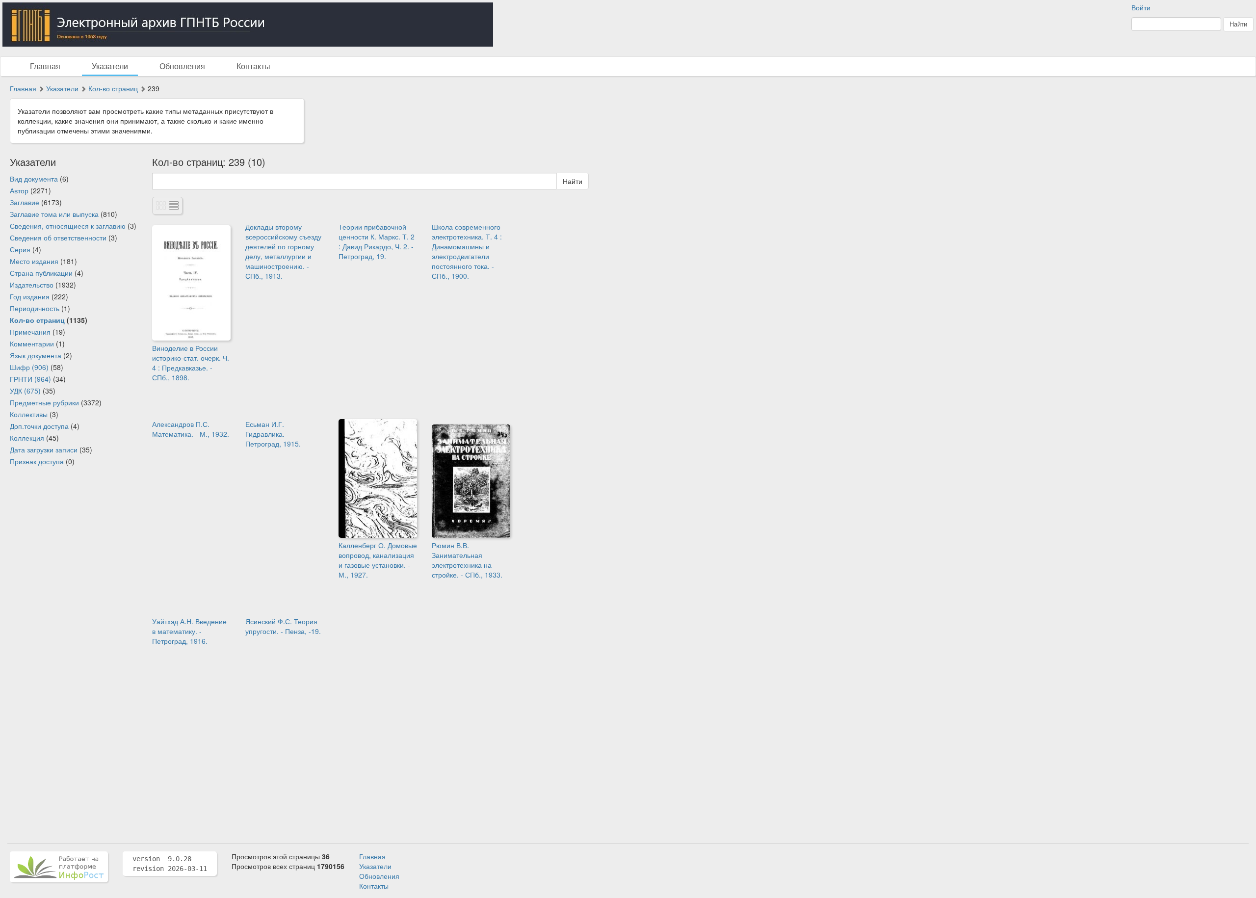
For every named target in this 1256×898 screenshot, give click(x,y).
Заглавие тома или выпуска (54, 214)
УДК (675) (25, 391)
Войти (1141, 7)
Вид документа (34, 179)
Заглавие (24, 202)
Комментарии (32, 343)
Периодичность (34, 308)
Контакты (253, 66)
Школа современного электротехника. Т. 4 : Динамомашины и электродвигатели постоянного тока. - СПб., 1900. (467, 251)
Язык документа (35, 355)
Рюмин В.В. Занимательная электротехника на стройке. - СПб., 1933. (467, 560)
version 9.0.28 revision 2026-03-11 (169, 863)
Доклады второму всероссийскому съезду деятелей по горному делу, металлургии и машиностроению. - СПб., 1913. (283, 251)
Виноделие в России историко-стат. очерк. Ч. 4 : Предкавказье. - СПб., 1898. (190, 362)
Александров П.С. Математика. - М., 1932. (190, 429)
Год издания (30, 296)
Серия (20, 249)
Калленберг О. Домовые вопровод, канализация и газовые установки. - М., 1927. (378, 560)
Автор (19, 190)
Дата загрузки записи (44, 449)
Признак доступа (37, 461)
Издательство (31, 285)
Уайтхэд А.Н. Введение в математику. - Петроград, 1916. (189, 631)
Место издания (34, 261)
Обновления (182, 66)
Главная (45, 66)
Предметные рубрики (44, 402)
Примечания (30, 332)
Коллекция (27, 438)
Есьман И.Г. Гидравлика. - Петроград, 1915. (273, 434)
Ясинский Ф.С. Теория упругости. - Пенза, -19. (283, 626)
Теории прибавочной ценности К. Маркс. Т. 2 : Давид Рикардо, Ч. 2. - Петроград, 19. (377, 241)
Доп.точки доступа (39, 426)
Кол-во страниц (113, 88)
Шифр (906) (29, 367)
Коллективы (29, 414)
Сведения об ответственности (58, 237)
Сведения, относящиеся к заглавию (68, 226)
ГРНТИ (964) (30, 379)
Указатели (110, 66)
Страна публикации (41, 273)
